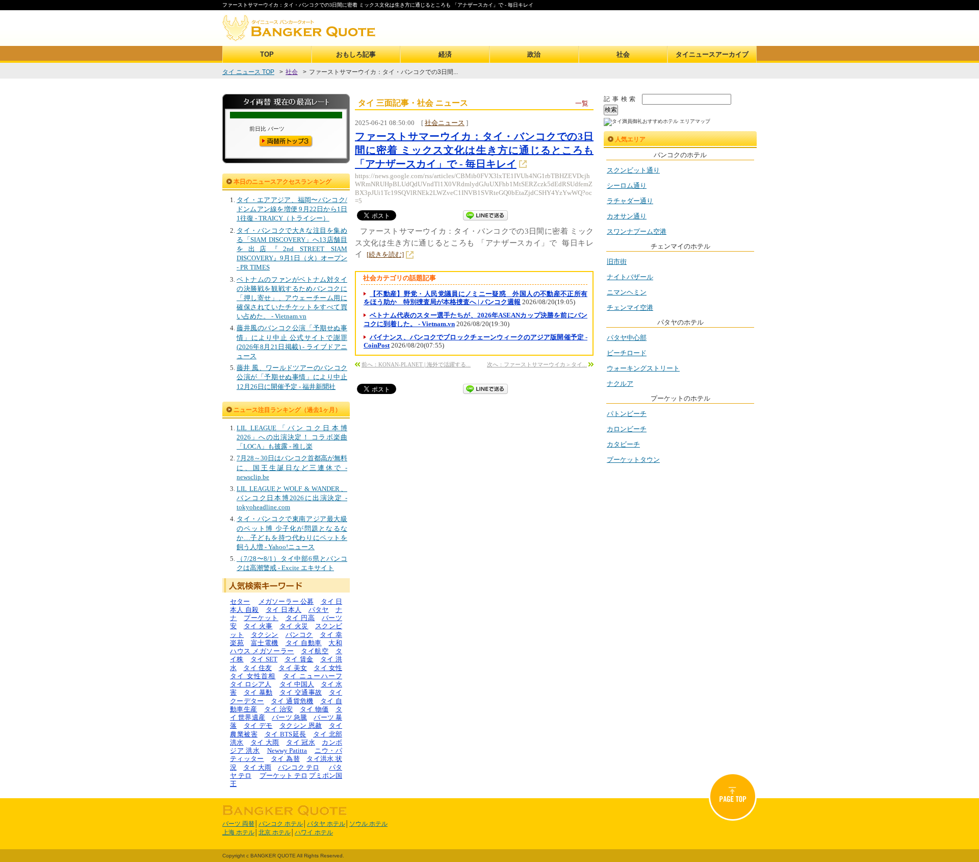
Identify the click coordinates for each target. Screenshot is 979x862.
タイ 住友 (257, 668)
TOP (267, 54)
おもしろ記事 (356, 54)
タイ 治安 (278, 709)
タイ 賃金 (299, 659)
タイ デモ (258, 725)
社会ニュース (445, 123)
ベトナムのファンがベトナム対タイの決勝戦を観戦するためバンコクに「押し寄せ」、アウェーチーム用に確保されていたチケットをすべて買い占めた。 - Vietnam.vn (292, 298)
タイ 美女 (292, 668)
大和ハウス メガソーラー (286, 647)
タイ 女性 (328, 668)
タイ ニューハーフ (313, 676)
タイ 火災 (293, 626)
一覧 (581, 103)
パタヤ (318, 609)
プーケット (261, 618)
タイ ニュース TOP (248, 72)
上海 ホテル (238, 832)
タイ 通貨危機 (292, 701)
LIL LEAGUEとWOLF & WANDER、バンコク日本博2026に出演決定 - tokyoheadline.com (292, 498)
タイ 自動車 (304, 643)
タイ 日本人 (283, 609)
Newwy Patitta (287, 750)
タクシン (264, 634)
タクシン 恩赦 (300, 725)
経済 (445, 54)
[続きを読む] (385, 254)
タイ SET (263, 659)
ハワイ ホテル (314, 832)
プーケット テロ (283, 775)
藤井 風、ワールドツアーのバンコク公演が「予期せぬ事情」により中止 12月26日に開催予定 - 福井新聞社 (292, 377)
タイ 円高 (300, 618)
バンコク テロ (298, 767)
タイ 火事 (258, 626)
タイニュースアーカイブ (712, 54)
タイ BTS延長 (285, 734)
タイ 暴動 (258, 692)
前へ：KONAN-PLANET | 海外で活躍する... (416, 364)
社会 (623, 54)
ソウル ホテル (368, 823)
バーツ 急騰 (289, 717)
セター (240, 601)
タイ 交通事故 (300, 692)
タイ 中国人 (296, 684)
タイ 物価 (314, 709)
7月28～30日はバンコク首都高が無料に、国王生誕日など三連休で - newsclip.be (292, 467)
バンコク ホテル (281, 823)
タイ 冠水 (300, 742)
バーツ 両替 (238, 823)
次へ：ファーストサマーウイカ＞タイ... (537, 364)
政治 (533, 54)
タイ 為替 (285, 758)
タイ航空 (314, 651)
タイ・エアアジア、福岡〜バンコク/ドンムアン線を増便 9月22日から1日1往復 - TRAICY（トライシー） (292, 209)
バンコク (299, 634)
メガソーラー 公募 (286, 601)
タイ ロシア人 (250, 684)
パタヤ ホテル (326, 823)
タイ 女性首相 (252, 676)
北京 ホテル (275, 832)
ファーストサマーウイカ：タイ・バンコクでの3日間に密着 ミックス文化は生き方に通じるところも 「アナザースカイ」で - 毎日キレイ (474, 150)
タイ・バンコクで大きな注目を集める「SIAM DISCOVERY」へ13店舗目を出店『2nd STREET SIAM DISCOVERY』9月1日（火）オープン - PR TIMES (292, 249)
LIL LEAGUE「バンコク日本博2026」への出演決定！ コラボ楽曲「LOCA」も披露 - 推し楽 (292, 437)
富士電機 (264, 643)
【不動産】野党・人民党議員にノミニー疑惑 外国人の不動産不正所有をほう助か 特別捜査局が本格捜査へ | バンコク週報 (475, 298)
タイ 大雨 (264, 742)
